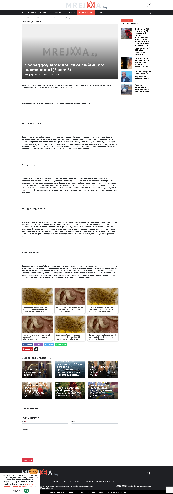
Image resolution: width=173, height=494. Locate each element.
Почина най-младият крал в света (34, 372)
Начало (24, 18)
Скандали (70, 13)
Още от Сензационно (36, 358)
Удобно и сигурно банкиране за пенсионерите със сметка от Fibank (69, 391)
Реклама (51, 492)
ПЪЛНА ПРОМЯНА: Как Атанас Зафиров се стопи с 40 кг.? (103, 371)
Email (73, 422)
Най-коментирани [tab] (130, 24)
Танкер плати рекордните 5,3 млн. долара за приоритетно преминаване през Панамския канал (70, 368)
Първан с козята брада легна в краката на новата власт (143, 75)
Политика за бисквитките (117, 492)
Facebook (28, 345)
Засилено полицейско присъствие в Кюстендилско (142, 88)
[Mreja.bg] (40, 472)
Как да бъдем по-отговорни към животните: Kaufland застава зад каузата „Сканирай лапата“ (102, 389)
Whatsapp (62, 345)
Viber (40, 345)
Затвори (16, 491)
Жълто (57, 13)
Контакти (61, 492)
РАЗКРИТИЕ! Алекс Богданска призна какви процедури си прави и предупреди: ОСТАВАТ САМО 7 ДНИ (36, 387)
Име (24, 422)
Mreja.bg (29, 75)
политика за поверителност (24, 486)
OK (26, 491)
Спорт (101, 13)
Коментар (45, 13)
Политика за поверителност (92, 492)
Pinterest (28, 349)
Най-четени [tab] (127, 21)
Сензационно (86, 13)
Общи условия (73, 492)
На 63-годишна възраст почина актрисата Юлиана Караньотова (143, 62)
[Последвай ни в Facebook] (149, 5)
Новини (32, 13)
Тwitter (50, 345)
